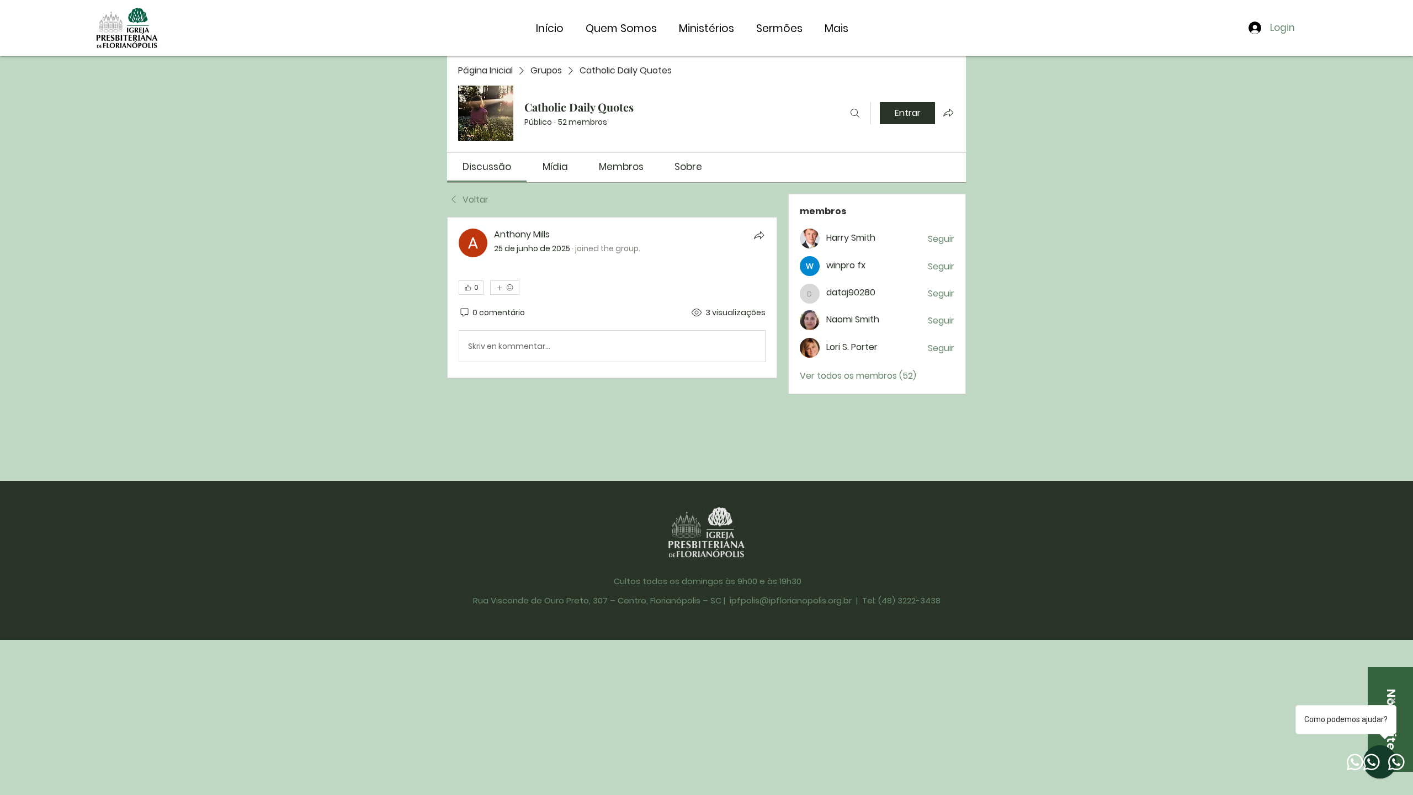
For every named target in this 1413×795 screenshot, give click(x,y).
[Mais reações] (504, 287)
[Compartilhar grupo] (948, 112)
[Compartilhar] (759, 235)
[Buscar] (855, 113)
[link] (487, 166)
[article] (612, 297)
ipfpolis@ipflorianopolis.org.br (791, 600)
